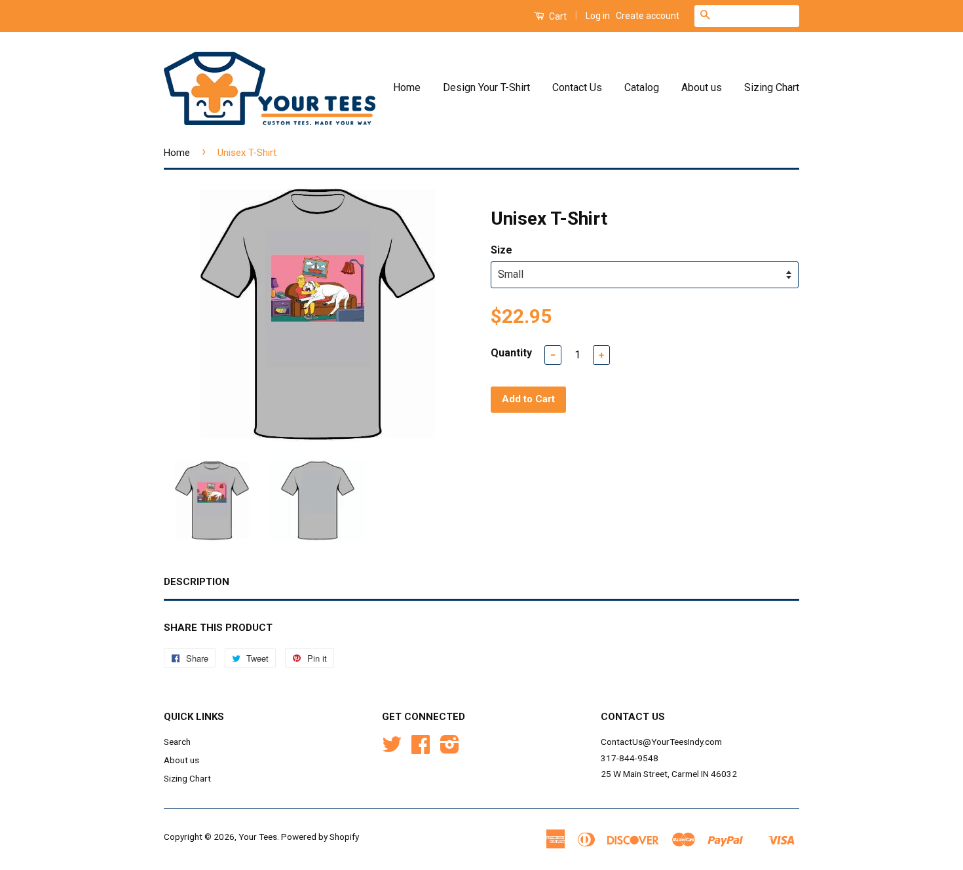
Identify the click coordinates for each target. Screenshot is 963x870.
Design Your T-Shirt (486, 87)
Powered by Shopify (320, 836)
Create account (647, 15)
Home (407, 87)
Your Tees (257, 836)
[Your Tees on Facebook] (420, 749)
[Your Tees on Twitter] (392, 749)
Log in (598, 15)
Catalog (641, 87)
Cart (557, 16)
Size (501, 250)
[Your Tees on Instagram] (450, 749)
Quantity (511, 353)
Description (196, 582)
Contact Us (577, 87)
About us (701, 87)
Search (177, 741)
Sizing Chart (771, 87)
